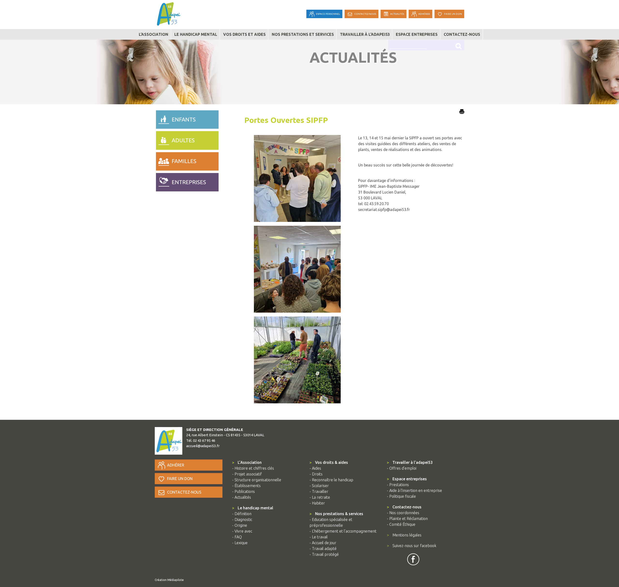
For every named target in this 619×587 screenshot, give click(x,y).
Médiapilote (175, 579)
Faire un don (179, 478)
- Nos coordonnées (403, 513)
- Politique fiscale (401, 496)
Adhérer (175, 465)
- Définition (241, 514)
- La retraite (320, 497)
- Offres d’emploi (401, 468)
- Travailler (319, 491)
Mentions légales (404, 535)
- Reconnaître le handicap (331, 480)
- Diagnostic (242, 519)
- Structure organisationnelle (256, 480)
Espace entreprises (417, 34)
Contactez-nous (462, 34)
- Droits (316, 474)
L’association (153, 34)
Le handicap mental (195, 34)
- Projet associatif (247, 474)
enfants (184, 119)
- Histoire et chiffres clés (253, 468)
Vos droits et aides (244, 34)
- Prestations (398, 484)
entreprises (189, 182)
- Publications (243, 491)
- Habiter (317, 503)
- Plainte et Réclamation (407, 518)
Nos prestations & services (336, 514)
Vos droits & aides (329, 462)
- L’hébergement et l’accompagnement (343, 531)
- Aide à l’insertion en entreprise (414, 490)
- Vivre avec (242, 531)
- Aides (315, 468)
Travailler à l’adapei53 (365, 34)
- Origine (239, 525)
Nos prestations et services (303, 34)
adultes (183, 140)
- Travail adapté (323, 548)
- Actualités (241, 497)
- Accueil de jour (323, 543)
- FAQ (237, 537)
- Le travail (319, 537)
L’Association (247, 462)
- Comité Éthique (401, 524)
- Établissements (246, 485)
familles (184, 161)
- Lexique (240, 543)
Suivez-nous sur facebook (411, 545)
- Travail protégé (324, 554)
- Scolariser (319, 485)
